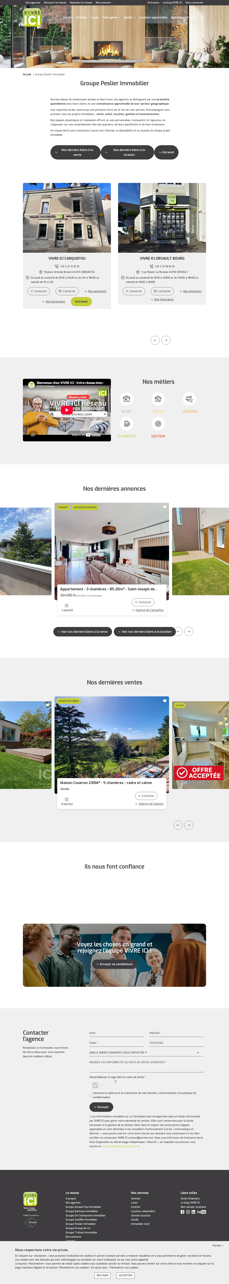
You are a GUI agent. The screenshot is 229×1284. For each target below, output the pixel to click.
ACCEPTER (125, 1275)
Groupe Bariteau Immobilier (82, 1211)
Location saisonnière (153, 17)
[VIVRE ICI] (32, 17)
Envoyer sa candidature (116, 964)
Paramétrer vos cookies (124, 1267)
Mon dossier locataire (193, 1207)
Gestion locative (140, 1215)
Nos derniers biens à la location (129, 152)
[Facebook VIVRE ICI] (182, 1212)
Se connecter (202, 17)
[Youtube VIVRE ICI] (201, 1212)
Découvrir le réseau (55, 2)
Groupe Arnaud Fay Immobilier (83, 1207)
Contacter (40, 291)
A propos (71, 1198)
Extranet (168, 152)
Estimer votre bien (184, 17)
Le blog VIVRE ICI (172, 2)
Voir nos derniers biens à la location (146, 632)
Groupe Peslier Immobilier (81, 1224)
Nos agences (33, 2)
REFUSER (102, 1275)
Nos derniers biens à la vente (77, 152)
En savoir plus (99, 1267)
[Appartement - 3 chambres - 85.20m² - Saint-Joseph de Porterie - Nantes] (112, 551)
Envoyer (103, 1107)
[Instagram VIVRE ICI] (188, 1212)
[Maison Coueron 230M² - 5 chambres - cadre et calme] (112, 745)
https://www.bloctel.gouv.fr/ (120, 1146)
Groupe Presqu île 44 (78, 1228)
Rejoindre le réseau (81, 2)
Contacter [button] (69, 291)
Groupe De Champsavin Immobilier (86, 1215)
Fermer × (218, 1245)
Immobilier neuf (140, 1224)
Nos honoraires (55, 301)
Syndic (128, 17)
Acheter (81, 17)
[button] (67, 259)
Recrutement (103, 2)
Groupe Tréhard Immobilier (82, 1232)
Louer (95, 17)
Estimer (135, 1207)
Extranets (153, 2)
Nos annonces (97, 291)
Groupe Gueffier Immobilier (81, 1219)
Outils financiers (190, 1198)
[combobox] (146, 1052)
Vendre (68, 17)
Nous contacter (194, 2)
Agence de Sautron (151, 804)
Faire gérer (110, 17)
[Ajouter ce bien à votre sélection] (48, 511)
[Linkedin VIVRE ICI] (193, 1212)
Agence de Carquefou (149, 610)
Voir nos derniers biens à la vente (84, 632)
